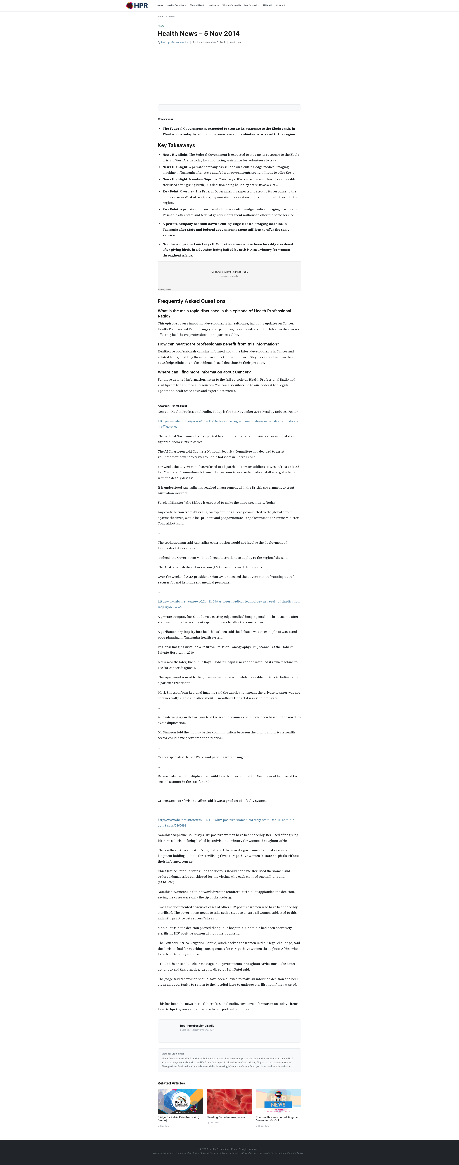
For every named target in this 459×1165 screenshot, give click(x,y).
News (172, 16)
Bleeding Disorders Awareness (226, 1117)
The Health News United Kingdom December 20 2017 (277, 1119)
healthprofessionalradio (174, 42)
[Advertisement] (229, 73)
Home (161, 16)
